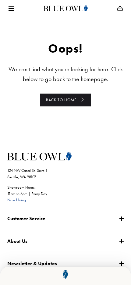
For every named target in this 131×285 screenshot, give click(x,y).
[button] (11, 8)
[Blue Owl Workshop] (66, 8)
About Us (17, 241)
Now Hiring (16, 199)
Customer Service (26, 218)
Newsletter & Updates (32, 263)
